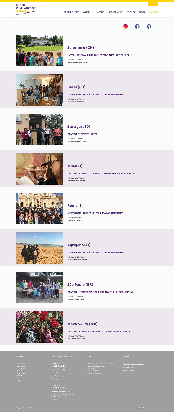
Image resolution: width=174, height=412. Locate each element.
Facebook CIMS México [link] (95, 373)
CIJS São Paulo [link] (21, 368)
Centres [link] (131, 12)
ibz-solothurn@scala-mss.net (78, 62)
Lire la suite (55, 380)
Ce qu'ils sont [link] (71, 12)
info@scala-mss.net (128, 370)
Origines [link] (88, 12)
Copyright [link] (139, 408)
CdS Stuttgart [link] (21, 366)
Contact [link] (153, 12)
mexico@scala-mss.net (76, 339)
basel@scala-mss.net (75, 102)
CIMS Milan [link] (20, 371)
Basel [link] (18, 380)
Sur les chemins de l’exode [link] (96, 366)
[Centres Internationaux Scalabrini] (26, 14)
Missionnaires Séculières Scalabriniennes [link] (100, 364)
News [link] (142, 12)
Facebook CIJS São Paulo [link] (95, 371)
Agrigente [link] (20, 375)
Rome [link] (19, 378)
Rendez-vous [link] (115, 12)
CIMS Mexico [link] (21, 373)
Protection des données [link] (150, 408)
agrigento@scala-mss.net (77, 260)
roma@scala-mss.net (75, 220)
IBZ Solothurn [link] (21, 364)
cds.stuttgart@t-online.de (77, 141)
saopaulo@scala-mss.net (76, 299)
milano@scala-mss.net (76, 181)
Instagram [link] (91, 368)
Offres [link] (100, 12)
